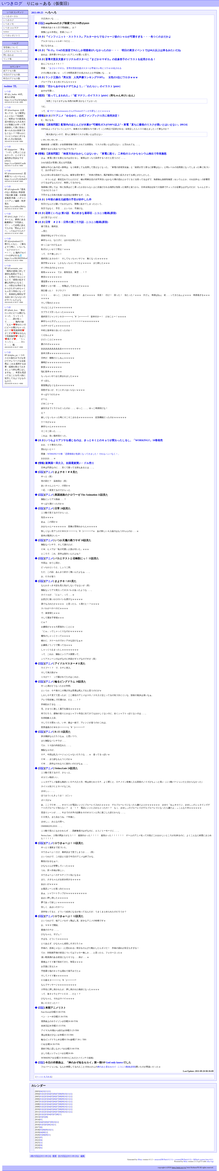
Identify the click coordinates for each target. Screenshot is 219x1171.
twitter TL (10, 86)
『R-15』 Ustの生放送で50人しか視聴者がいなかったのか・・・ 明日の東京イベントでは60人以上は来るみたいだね (113, 50)
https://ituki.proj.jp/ (179, 1167)
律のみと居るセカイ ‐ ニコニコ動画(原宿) (116, 1067)
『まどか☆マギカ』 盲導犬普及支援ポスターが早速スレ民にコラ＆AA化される (84, 68)
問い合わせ (8, 55)
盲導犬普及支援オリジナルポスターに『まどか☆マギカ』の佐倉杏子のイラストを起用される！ (100, 59)
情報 (41, 115)
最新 (54, 1156)
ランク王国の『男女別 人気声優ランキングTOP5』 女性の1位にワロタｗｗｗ (91, 77)
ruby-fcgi (210, 1161)
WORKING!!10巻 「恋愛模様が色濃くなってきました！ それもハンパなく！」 (83, 454)
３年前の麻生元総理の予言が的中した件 (68, 199)
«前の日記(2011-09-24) (40, 1156)
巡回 (41, 86)
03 (46, 1094)
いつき (8, 91)
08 (60, 1094)
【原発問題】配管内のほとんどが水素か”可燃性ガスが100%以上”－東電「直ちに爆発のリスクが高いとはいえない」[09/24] (116, 124)
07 (57, 1094)
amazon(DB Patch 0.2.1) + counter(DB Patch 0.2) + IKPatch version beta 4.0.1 (184, 1159)
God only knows (114, 1062)
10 (43, 1091)
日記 (41, 23)
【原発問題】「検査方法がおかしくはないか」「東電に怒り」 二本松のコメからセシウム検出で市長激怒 (106, 153)
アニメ (49, 472)
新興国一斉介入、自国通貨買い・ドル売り (69, 463)
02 (43, 1094)
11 (46, 1091)
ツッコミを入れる (43, 1077)
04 (41, 1091)
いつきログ (12, 3)
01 (41, 1094)
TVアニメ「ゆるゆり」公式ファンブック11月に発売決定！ (86, 115)
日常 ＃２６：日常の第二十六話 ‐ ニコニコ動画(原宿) (76, 222)
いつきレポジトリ (11, 35)
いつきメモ (8, 24)
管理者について (10, 47)
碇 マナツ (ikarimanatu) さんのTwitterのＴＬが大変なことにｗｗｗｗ (78, 111)
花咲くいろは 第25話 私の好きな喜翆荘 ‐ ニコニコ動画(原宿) (80, 213)
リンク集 (7, 59)
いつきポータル (10, 16)
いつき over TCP (10, 28)
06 (54, 1094)
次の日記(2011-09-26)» (68, 1156)
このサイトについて (12, 51)
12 (49, 1091)
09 (63, 1094)
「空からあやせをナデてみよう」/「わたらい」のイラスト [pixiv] (82, 86)
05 (52, 1094)
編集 (82, 1156)
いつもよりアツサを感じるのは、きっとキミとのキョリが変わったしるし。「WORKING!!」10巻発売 (104, 440)
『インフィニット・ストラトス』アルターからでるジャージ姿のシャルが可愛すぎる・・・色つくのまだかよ (108, 36)
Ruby (186, 1161)
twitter (6, 31)
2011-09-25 (37, 12)
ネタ (41, 36)
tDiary (140, 1159)
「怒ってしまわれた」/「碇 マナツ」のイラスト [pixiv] (76, 95)
